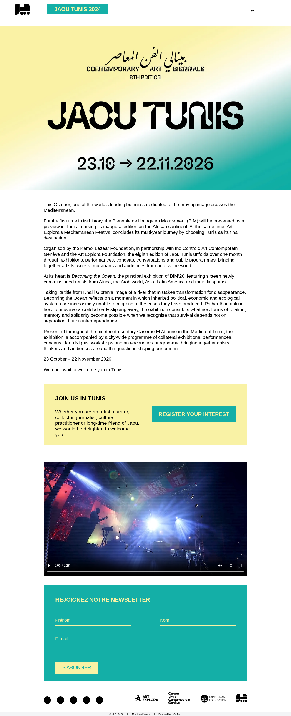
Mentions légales (141, 714)
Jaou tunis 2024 (77, 9)
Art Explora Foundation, (101, 254)
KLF (114, 714)
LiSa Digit (177, 714)
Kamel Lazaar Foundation (107, 248)
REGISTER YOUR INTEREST (194, 414)
